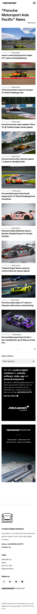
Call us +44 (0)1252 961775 (12, 544)
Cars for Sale (7, 566)
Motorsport (16, 53)
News (4, 563)
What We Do (6, 559)
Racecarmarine (7, 569)
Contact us (6, 547)
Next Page (34, 349)
